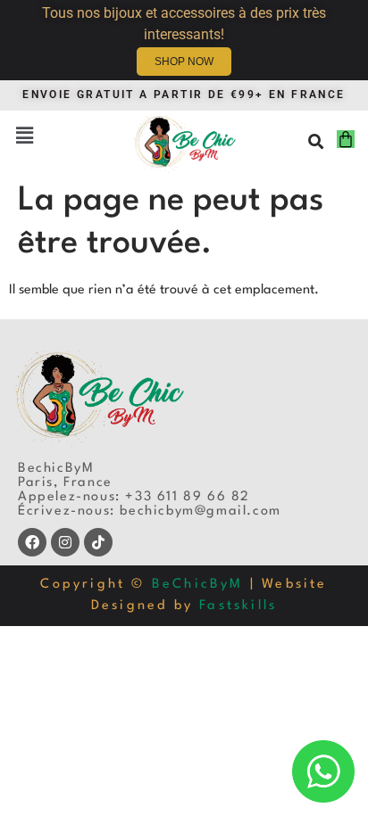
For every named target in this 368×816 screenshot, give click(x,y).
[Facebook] (32, 542)
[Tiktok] (98, 542)
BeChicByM (198, 584)
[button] (24, 137)
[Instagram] (65, 542)
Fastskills (238, 606)
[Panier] (346, 139)
